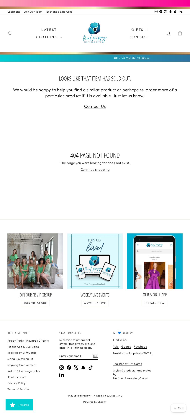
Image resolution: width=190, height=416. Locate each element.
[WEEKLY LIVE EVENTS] (95, 261)
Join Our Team (33, 11)
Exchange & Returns (59, 11)
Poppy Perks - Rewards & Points (28, 340)
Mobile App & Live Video (23, 346)
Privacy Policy (16, 383)
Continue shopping (95, 169)
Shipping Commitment (21, 365)
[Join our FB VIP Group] (35, 261)
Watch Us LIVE (95, 303)
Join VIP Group (35, 303)
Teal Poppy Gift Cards (21, 352)
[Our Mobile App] (155, 261)
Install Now (155, 303)
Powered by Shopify (95, 401)
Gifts (138, 29)
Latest (49, 29)
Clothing (47, 37)
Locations (13, 11)
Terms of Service (18, 389)
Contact (139, 37)
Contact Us (95, 106)
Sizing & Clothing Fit (20, 359)
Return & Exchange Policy (23, 371)
